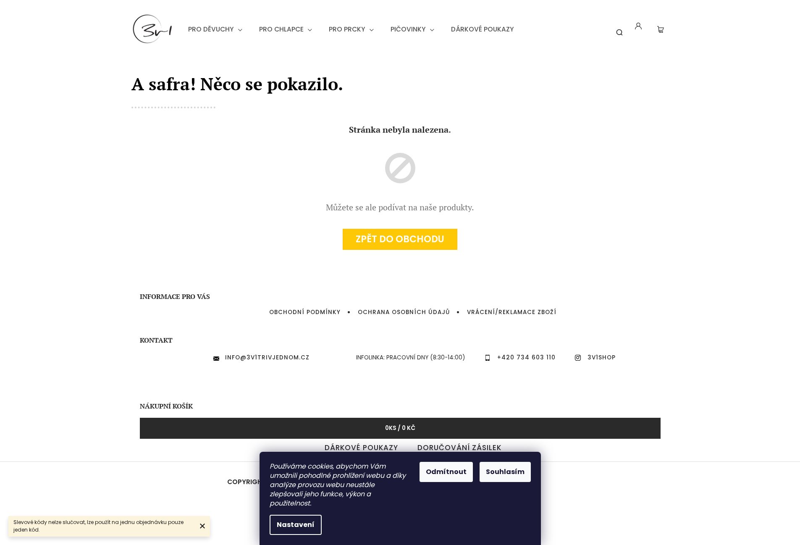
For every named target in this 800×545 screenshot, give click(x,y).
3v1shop (602, 358)
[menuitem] (215, 29)
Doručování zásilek (459, 448)
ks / (400, 428)
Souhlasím (505, 472)
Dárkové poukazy (361, 448)
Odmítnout (446, 472)
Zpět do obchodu (400, 239)
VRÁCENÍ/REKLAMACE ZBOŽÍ (511, 312)
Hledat (616, 29)
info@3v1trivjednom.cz (267, 358)
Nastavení (296, 524)
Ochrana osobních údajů (404, 312)
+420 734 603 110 (526, 358)
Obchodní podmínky (305, 312)
